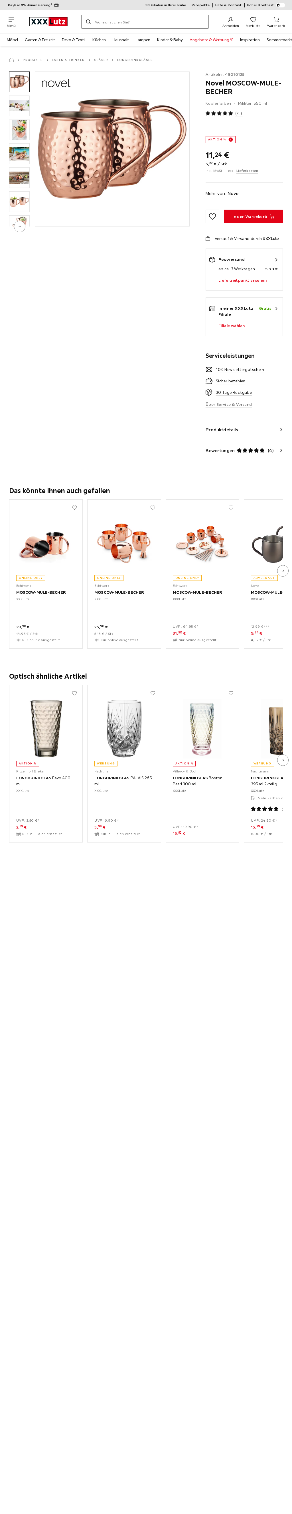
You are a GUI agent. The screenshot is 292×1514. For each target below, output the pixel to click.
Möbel (12, 39)
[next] (19, 226)
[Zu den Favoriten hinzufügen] (212, 216)
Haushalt (121, 39)
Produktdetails (222, 429)
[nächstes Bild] (283, 571)
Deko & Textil (74, 39)
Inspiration (250, 39)
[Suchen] (88, 22)
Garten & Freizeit (40, 39)
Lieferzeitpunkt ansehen (242, 280)
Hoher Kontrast (260, 5)
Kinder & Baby (170, 39)
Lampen (143, 39)
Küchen (99, 39)
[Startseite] (11, 60)
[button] (19, 81)
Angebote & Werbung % (211, 39)
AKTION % (217, 139)
